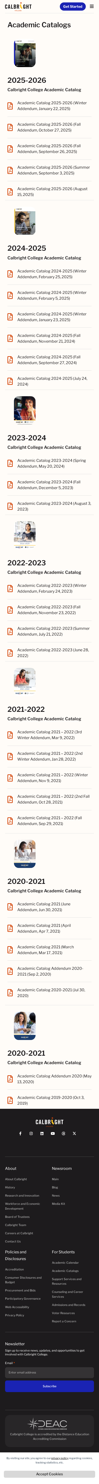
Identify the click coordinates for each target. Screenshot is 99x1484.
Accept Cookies (49, 1474)
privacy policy (59, 1458)
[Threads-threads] (66, 1136)
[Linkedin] (44, 1136)
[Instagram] (33, 1136)
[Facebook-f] (22, 1136)
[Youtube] (55, 1136)
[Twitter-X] (76, 1136)
